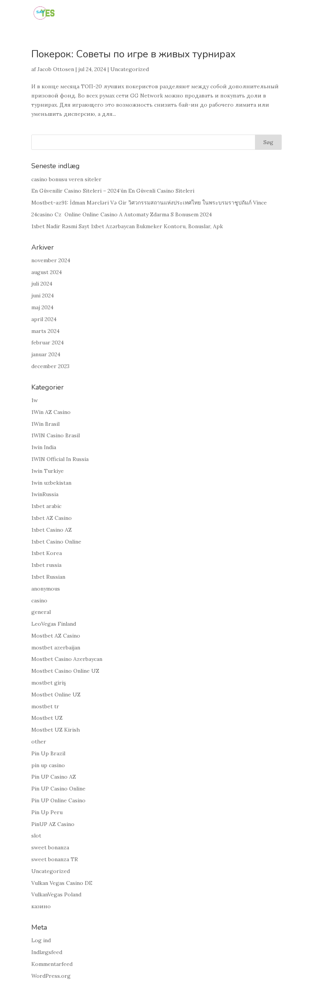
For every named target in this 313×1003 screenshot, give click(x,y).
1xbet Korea (46, 553)
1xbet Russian (48, 576)
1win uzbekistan (51, 482)
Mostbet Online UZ (56, 694)
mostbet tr (45, 706)
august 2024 (46, 272)
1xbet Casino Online (56, 541)
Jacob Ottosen (55, 69)
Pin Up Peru (47, 812)
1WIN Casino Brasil (55, 435)
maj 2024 (42, 307)
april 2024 (43, 319)
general (41, 612)
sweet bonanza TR (54, 859)
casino (39, 600)
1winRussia (44, 494)
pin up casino (48, 765)
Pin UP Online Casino (58, 800)
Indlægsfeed (46, 952)
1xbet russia (46, 565)
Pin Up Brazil (48, 753)
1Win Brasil (45, 423)
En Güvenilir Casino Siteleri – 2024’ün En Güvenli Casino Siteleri (112, 190)
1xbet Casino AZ (51, 529)
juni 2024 (42, 295)
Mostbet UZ (47, 717)
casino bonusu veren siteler (66, 179)
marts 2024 (45, 331)
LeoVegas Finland (53, 623)
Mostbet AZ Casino (55, 635)
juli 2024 (41, 283)
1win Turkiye (47, 470)
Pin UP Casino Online (58, 788)
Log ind (41, 940)
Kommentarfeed (52, 964)
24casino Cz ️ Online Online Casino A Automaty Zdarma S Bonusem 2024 (121, 214)
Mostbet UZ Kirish (55, 729)
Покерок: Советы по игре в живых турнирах (133, 54)
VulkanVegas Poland (56, 894)
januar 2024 (45, 354)
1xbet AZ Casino (51, 517)
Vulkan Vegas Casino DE (61, 883)
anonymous (45, 588)
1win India (43, 447)
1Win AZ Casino (51, 412)
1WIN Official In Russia (60, 459)
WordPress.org (51, 975)
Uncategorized (129, 69)
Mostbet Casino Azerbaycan (66, 659)
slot (36, 835)
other (38, 741)
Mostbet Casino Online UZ (65, 670)
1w (34, 400)
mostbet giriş (48, 682)
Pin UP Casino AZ (53, 776)
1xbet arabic (46, 506)
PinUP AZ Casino (52, 824)
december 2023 (50, 366)
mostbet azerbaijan (55, 647)
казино (41, 906)
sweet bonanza (50, 847)
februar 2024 (47, 342)
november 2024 (50, 260)
